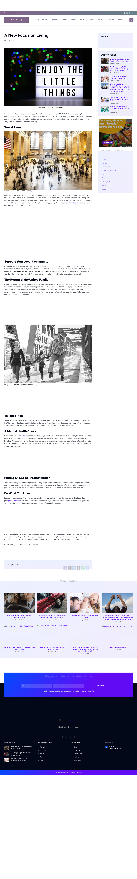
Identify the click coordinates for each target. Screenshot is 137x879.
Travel (120, 20)
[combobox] (114, 43)
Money (111, 20)
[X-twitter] (127, 13)
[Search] (129, 43)
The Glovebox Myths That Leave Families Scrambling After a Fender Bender (119, 68)
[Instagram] (129, 13)
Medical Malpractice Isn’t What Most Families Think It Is (119, 108)
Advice (44, 20)
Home (37, 20)
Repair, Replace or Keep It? (118, 647)
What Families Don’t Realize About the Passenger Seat (119, 60)
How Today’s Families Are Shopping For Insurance (118, 77)
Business (55, 20)
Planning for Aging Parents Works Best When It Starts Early (119, 99)
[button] (131, 20)
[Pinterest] (132, 13)
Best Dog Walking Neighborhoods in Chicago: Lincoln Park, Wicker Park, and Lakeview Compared (85, 649)
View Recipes (108, 142)
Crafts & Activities (69, 20)
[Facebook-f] (124, 13)
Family (82, 20)
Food (91, 20)
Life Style (101, 20)
